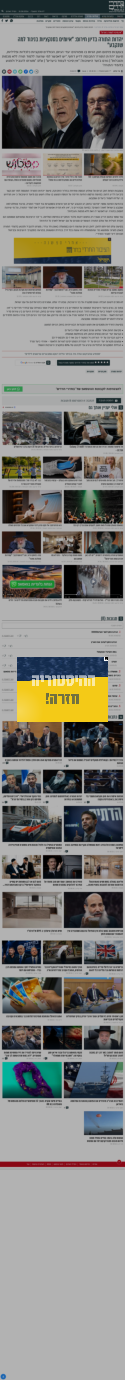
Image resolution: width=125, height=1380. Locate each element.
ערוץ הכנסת (67, 21)
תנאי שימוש (58, 1198)
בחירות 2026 (89, 21)
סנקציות (90, 371)
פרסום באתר (84, 1198)
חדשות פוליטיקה (111, 21)
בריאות (55, 16)
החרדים (56, 21)
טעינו (114, 669)
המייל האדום (11, 11)
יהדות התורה (116, 371)
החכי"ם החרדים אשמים (106, 714)
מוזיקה (64, 16)
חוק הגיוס (102, 371)
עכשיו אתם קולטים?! (107, 703)
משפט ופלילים (77, 16)
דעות (46, 16)
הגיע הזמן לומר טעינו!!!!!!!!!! (104, 639)
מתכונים (6, 16)
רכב (38, 16)
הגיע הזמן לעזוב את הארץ (104, 649)
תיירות (30, 16)
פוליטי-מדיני (92, 16)
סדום (114, 693)
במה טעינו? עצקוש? (107, 659)
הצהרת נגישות (38, 1198)
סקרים (48, 21)
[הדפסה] (15, 72)
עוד (28, 1198)
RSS (49, 1198)
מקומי (78, 21)
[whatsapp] (20, 72)
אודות (95, 1198)
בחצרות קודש (107, 16)
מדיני (99, 21)
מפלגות (40, 21)
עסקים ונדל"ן (18, 16)
